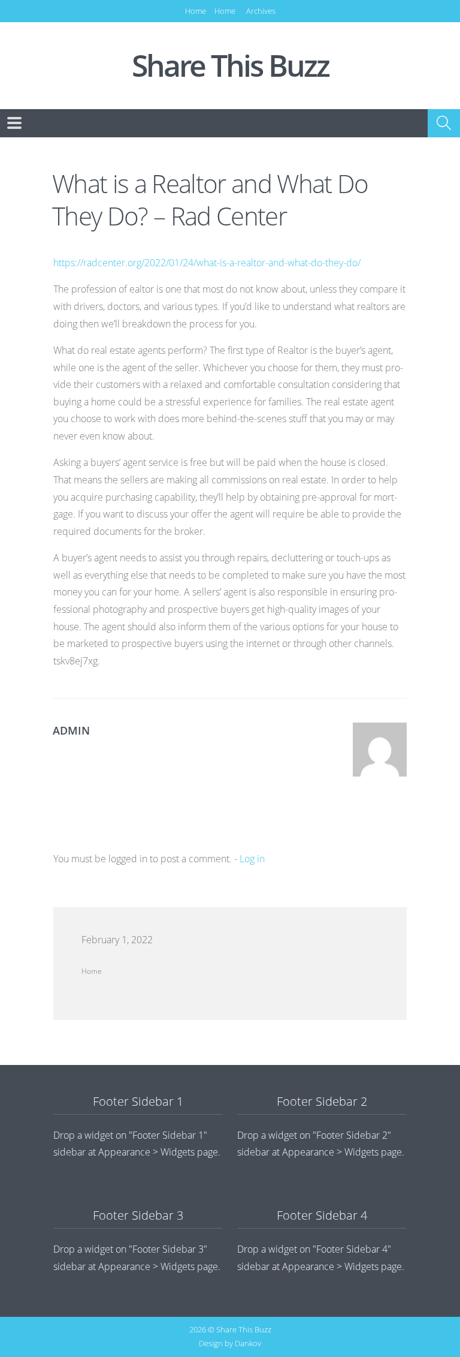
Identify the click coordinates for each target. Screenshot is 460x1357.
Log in (252, 858)
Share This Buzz (230, 65)
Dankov (248, 1343)
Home (195, 10)
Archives (261, 10)
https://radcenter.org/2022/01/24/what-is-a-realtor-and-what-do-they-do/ (207, 262)
